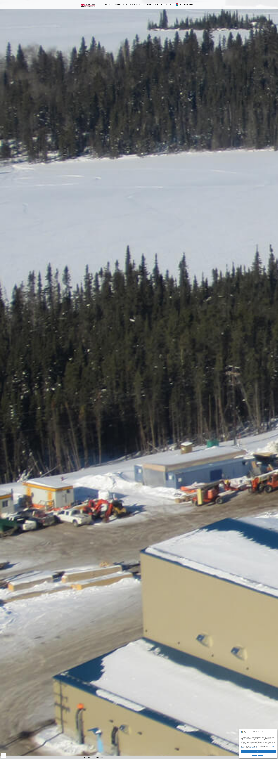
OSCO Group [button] (138, 4)
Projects (107, 4)
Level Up (148, 4)
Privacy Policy (261, 755)
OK (258, 751)
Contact (171, 4)
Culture (156, 4)
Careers (163, 4)
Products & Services (123, 4)
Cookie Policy (254, 755)
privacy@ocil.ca (253, 747)
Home (83, 757)
